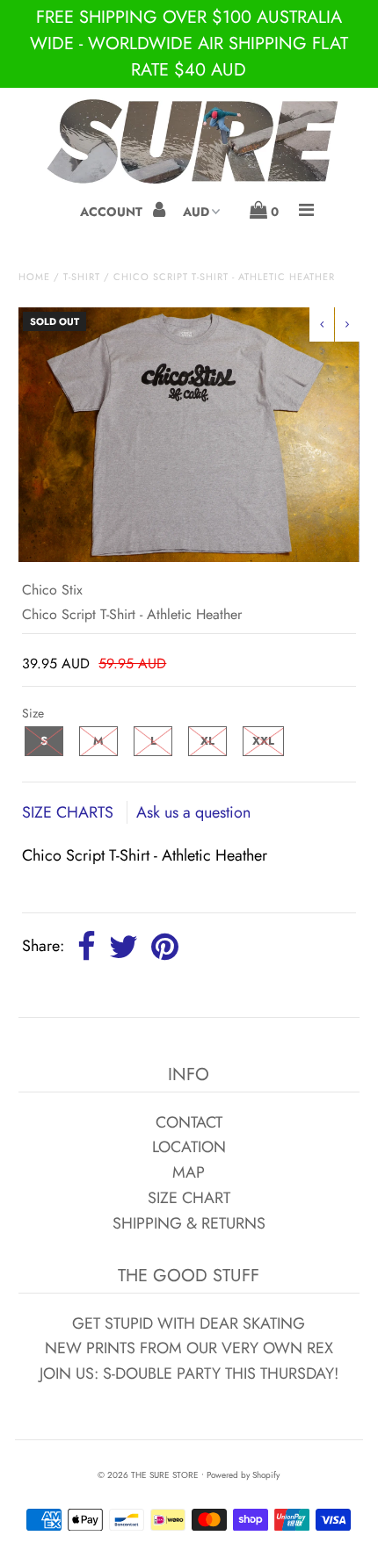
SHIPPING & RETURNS (189, 1223)
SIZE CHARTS (70, 812)
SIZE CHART (189, 1197)
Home (34, 277)
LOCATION (189, 1146)
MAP (188, 1172)
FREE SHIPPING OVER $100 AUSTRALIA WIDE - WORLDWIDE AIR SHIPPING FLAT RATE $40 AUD (189, 43)
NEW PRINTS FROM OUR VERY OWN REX (189, 1348)
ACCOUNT (113, 211)
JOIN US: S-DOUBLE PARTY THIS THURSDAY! (189, 1373)
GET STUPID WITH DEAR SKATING (188, 1323)
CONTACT (189, 1122)
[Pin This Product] (164, 947)
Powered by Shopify (243, 1475)
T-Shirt (81, 277)
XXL (263, 740)
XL (207, 740)
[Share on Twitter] (123, 947)
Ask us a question (193, 812)
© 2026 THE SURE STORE (148, 1475)
